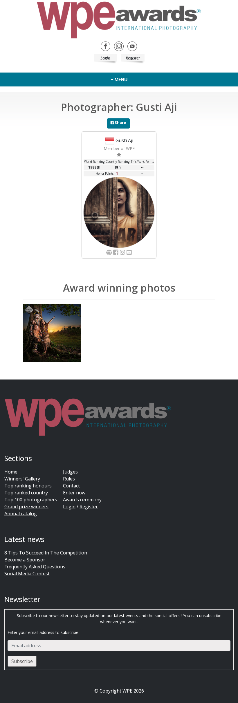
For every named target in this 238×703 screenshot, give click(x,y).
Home (10, 472)
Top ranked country (26, 492)
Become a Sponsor (24, 559)
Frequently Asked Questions (34, 566)
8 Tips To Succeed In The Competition (45, 553)
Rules (69, 479)
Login (105, 58)
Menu (120, 79)
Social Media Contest (27, 573)
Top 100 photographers (30, 499)
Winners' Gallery (22, 479)
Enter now (74, 492)
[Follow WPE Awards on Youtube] (132, 46)
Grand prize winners (26, 506)
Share (120, 122)
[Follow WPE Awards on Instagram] (119, 46)
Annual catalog (20, 513)
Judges (70, 472)
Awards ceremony (82, 499)
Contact (71, 485)
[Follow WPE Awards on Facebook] (105, 46)
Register (133, 58)
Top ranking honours (28, 485)
